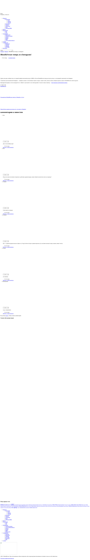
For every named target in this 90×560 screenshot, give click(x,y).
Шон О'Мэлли (9, 507)
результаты (27, 507)
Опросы (7, 24)
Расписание (5, 30)
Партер (6, 37)
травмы (30, 507)
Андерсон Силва (35, 504)
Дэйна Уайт (73, 504)
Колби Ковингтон (16, 506)
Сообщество (5, 42)
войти (7, 315)
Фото (6, 27)
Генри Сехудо (40, 504)
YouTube (7, 44)
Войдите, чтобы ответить (8, 147)
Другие (9, 22)
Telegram (7, 46)
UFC (9, 20)
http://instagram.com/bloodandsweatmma (59, 82)
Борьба (6, 38)
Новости (5, 18)
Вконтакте (7, 43)
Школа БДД (7, 34)
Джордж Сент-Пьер (61, 504)
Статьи (4, 41)
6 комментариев (12, 57)
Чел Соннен (5, 507)
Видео (4, 29)
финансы (34, 507)
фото (36, 507)
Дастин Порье (45, 504)
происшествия (22, 507)
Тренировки (5, 33)
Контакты (5, 48)
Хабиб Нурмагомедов (73, 506)
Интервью (7, 23)
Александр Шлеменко (29, 504)
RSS (6, 539)
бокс (13, 507)
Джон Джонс (55, 504)
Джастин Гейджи (49, 504)
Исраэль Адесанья (6, 506)
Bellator (9, 21)
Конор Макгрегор (23, 506)
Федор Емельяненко (60, 506)
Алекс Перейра (23, 504)
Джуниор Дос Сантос (67, 504)
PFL (6, 31)
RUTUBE (7, 47)
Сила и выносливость (10, 40)
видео (15, 507)
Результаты (7, 19)
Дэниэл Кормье (79, 504)
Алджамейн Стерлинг (18, 504)
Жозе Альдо (84, 504)
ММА (6, 39)
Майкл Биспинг (33, 506)
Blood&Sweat (3, 86)
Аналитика (7, 26)
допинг (18, 507)
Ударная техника (8, 36)
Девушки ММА (8, 28)
